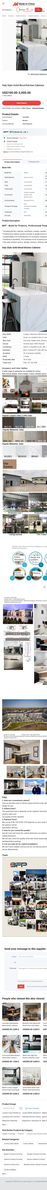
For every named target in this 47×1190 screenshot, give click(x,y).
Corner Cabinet (28, 1143)
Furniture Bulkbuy (10, 1170)
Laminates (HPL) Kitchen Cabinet (12, 1117)
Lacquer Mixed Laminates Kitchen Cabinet (32, 1113)
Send (21, 986)
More (4, 1174)
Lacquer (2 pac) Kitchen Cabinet (12, 1113)
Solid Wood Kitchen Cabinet (31, 1117)
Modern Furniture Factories (13, 1154)
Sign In (5, 152)
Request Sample (38, 108)
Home (4, 16)
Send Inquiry (22, 103)
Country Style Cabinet (11, 1143)
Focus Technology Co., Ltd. (28, 1181)
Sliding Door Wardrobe (9, 1121)
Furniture (11, 16)
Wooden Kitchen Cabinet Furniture (35, 1164)
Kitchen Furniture (21, 16)
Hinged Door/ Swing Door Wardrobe (32, 1121)
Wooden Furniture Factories (36, 1154)
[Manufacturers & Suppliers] (24, 4)
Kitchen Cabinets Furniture (36, 1159)
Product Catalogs (33, 1108)
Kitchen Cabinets (34, 16)
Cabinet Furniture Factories (13, 1159)
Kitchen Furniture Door (11, 1164)
